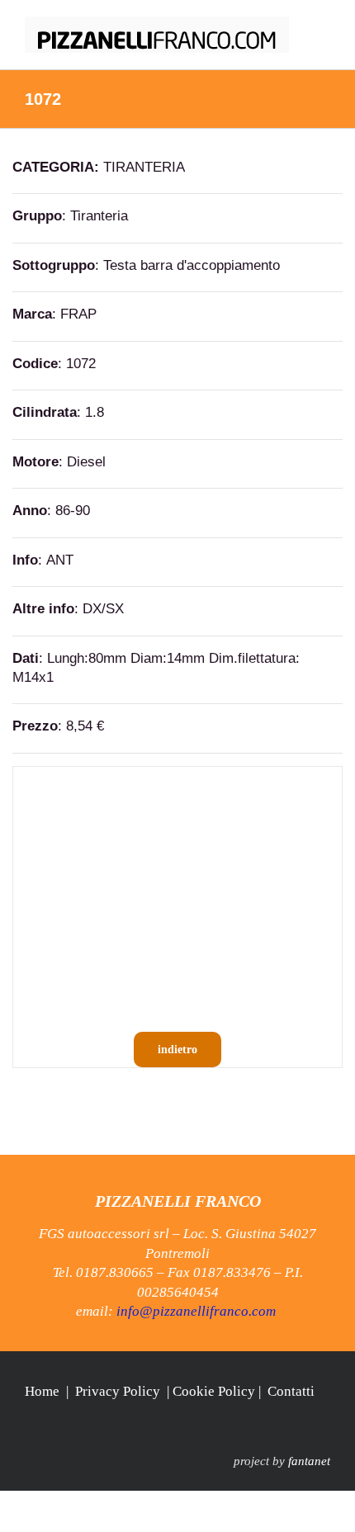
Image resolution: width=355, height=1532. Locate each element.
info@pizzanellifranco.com (196, 1311)
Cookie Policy (214, 1391)
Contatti (291, 1391)
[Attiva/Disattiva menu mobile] (323, 25)
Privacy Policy (117, 1391)
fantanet (309, 1461)
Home (42, 1391)
